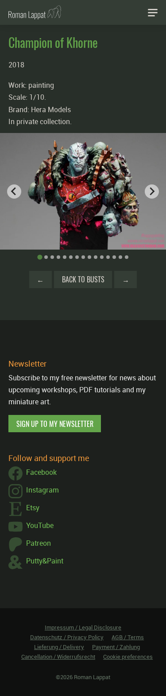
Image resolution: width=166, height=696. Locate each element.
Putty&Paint (44, 561)
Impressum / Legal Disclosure (83, 627)
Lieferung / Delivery (59, 647)
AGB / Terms (128, 637)
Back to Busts (83, 279)
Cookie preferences (128, 657)
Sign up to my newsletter (54, 423)
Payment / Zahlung (116, 647)
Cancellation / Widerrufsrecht (58, 657)
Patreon (38, 543)
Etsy (32, 507)
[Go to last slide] (14, 191)
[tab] (39, 257)
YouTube (40, 525)
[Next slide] (152, 191)
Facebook (41, 472)
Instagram (42, 490)
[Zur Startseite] (34, 12)
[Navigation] (153, 12)
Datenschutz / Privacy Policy (67, 637)
